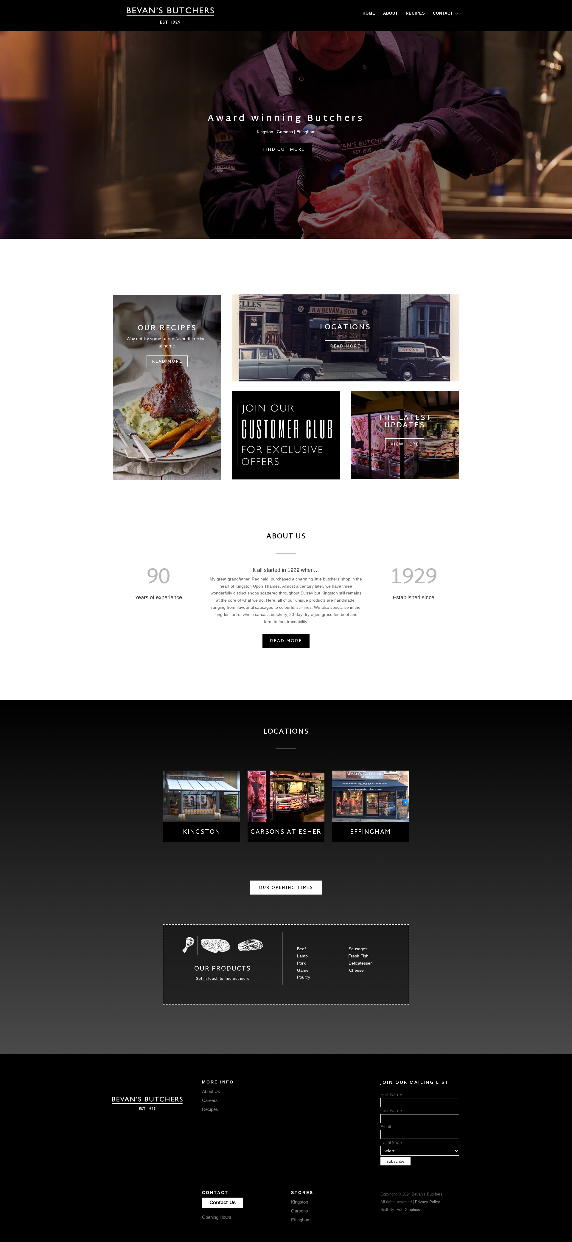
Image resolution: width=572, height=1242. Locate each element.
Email (385, 1126)
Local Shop (391, 1142)
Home (369, 13)
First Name (391, 1094)
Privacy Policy (427, 1202)
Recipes (415, 13)
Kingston (299, 1201)
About (390, 13)
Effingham (301, 1219)
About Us (211, 1091)
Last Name (391, 1110)
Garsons (299, 1210)
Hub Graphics (408, 1209)
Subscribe (395, 1161)
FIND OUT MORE (283, 149)
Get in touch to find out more (223, 978)
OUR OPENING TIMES (286, 888)
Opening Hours (216, 1217)
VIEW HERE (405, 444)
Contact (443, 13)
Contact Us (222, 1202)
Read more (167, 361)
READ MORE (286, 641)
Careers (210, 1100)
